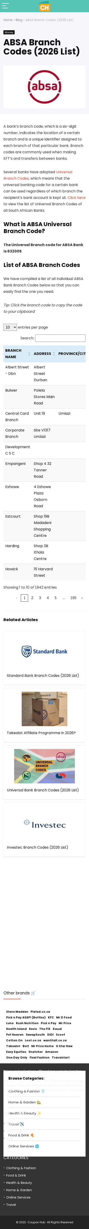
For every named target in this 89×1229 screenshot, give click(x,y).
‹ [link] (16, 598)
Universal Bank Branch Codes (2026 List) (43, 790)
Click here (77, 197)
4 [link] (48, 598)
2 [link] (32, 598)
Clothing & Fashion (21, 1168)
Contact (13, 1124)
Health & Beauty (19, 1182)
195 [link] (73, 598)
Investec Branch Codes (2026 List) (37, 847)
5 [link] (56, 598)
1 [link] (25, 598)
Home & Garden (19, 1190)
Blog (19, 20)
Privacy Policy (17, 1131)
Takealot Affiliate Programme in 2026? (41, 732)
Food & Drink (16, 1175)
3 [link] (40, 598)
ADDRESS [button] (42, 353)
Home (8, 20)
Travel (11, 1204)
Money (9, 32)
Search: (27, 338)
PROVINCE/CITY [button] (73, 353)
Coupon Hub (36, 1222)
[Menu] (5, 6)
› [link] (82, 598)
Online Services (18, 1197)
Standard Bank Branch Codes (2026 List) (43, 675)
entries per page (32, 327)
